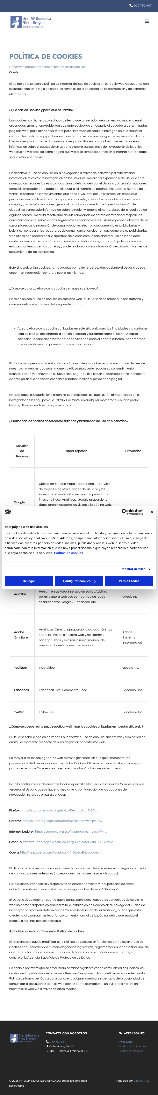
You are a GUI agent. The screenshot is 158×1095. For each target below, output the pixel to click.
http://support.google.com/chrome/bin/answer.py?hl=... (63, 821)
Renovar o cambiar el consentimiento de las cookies (47, 67)
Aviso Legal (125, 1041)
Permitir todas (129, 581)
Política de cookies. (69, 553)
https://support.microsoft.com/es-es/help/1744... (71, 831)
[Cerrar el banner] (151, 511)
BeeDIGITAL (141, 1080)
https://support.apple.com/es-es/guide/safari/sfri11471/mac (68, 842)
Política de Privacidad (132, 1046)
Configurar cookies (77, 581)
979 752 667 (143, 5)
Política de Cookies (130, 1051)
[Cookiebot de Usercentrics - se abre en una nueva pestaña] (125, 512)
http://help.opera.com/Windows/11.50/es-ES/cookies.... (60, 852)
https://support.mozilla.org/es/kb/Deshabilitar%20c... (59, 810)
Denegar (29, 581)
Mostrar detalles (133, 569)
